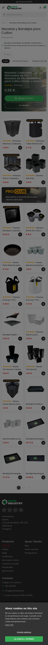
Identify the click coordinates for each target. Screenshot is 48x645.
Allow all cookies (24, 639)
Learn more (9, 625)
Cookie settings (24, 632)
